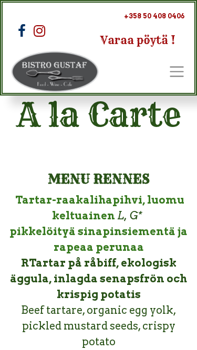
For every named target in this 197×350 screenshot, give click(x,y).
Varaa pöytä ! (137, 40)
